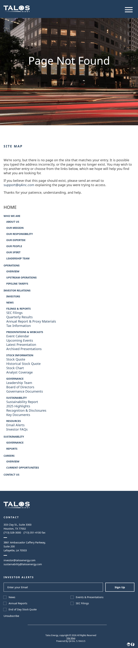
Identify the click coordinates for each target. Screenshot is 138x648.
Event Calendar (17, 336)
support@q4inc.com (19, 185)
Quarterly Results (19, 317)
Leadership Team (17, 258)
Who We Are (12, 216)
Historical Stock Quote (23, 364)
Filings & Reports (18, 308)
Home (10, 207)
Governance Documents (24, 391)
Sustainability (16, 397)
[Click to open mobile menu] (129, 9)
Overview (12, 271)
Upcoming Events (19, 340)
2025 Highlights (18, 406)
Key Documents (18, 415)
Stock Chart (15, 368)
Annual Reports (18, 603)
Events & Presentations (90, 597)
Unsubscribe (11, 616)
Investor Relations (17, 290)
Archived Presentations (24, 349)
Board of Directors (20, 387)
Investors (13, 296)
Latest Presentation (21, 345)
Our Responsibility (19, 234)
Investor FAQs (17, 429)
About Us (12, 221)
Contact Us (11, 474)
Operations (12, 265)
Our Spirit (13, 252)
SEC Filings (14, 313)
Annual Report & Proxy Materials (31, 321)
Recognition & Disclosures (26, 410)
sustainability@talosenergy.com (23, 564)
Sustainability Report (22, 402)
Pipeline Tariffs (17, 283)
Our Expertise (16, 240)
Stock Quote (15, 359)
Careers (9, 455)
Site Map (70, 638)
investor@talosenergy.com (19, 560)
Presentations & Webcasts (24, 332)
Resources (13, 421)
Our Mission (15, 228)
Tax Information (18, 326)
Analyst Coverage (19, 372)
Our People (14, 246)
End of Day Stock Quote (23, 609)
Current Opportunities (22, 467)
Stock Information (19, 355)
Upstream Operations (21, 277)
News (10, 302)
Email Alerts (15, 425)
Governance (15, 378)
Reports (11, 448)
